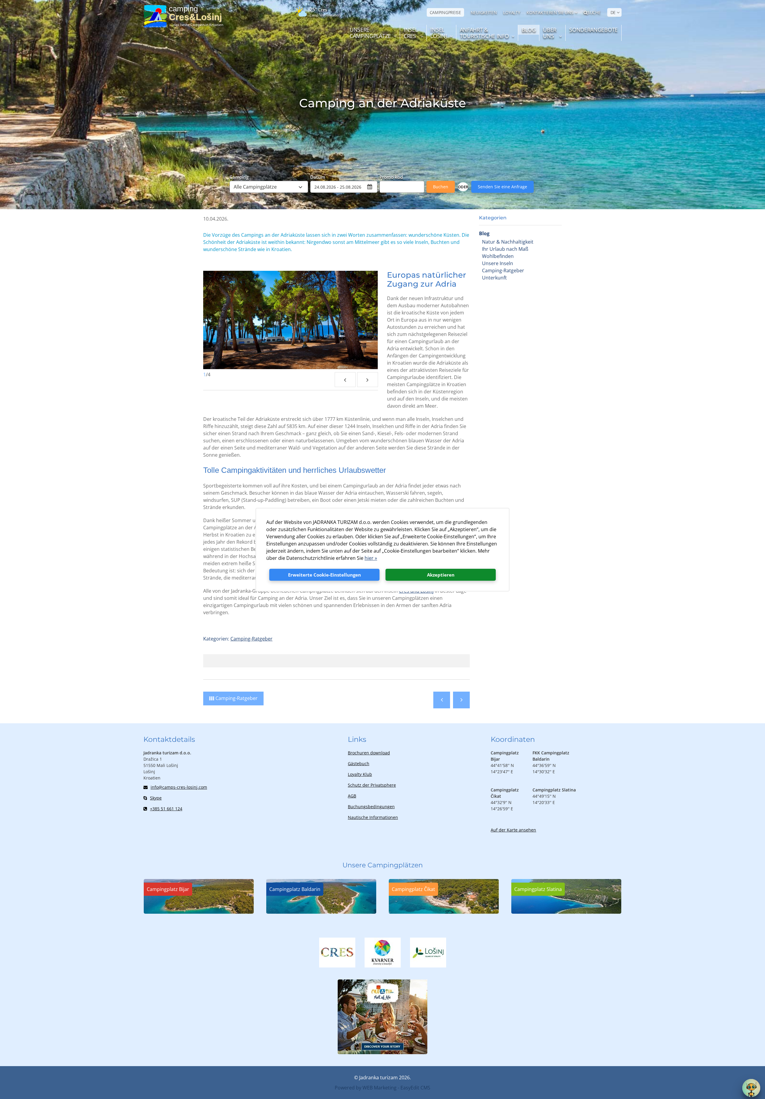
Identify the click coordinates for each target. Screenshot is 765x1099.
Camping (239, 176)
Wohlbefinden (498, 256)
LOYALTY (511, 12)
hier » (371, 558)
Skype (156, 798)
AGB (352, 796)
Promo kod (391, 176)
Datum (317, 176)
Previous (345, 379)
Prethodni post (441, 700)
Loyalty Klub (360, 774)
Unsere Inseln (497, 263)
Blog (484, 233)
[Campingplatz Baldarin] (321, 912)
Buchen (440, 186)
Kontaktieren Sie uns (550, 12)
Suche (593, 12)
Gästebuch (358, 763)
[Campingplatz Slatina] (566, 912)
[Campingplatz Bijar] (199, 912)
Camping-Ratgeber (503, 270)
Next (367, 379)
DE (613, 12)
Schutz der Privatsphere (372, 785)
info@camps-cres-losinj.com (179, 787)
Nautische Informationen (373, 817)
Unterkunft (494, 277)
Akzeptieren (441, 575)
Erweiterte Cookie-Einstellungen (324, 575)
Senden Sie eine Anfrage (502, 186)
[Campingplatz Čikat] (444, 912)
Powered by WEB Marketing (366, 1087)
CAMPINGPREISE (445, 12)
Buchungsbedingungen (371, 806)
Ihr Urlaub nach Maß (505, 249)
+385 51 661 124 (166, 808)
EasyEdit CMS (415, 1087)
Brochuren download (369, 753)
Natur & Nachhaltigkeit (507, 242)
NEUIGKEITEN (484, 12)
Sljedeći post (461, 700)
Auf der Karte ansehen (513, 830)
